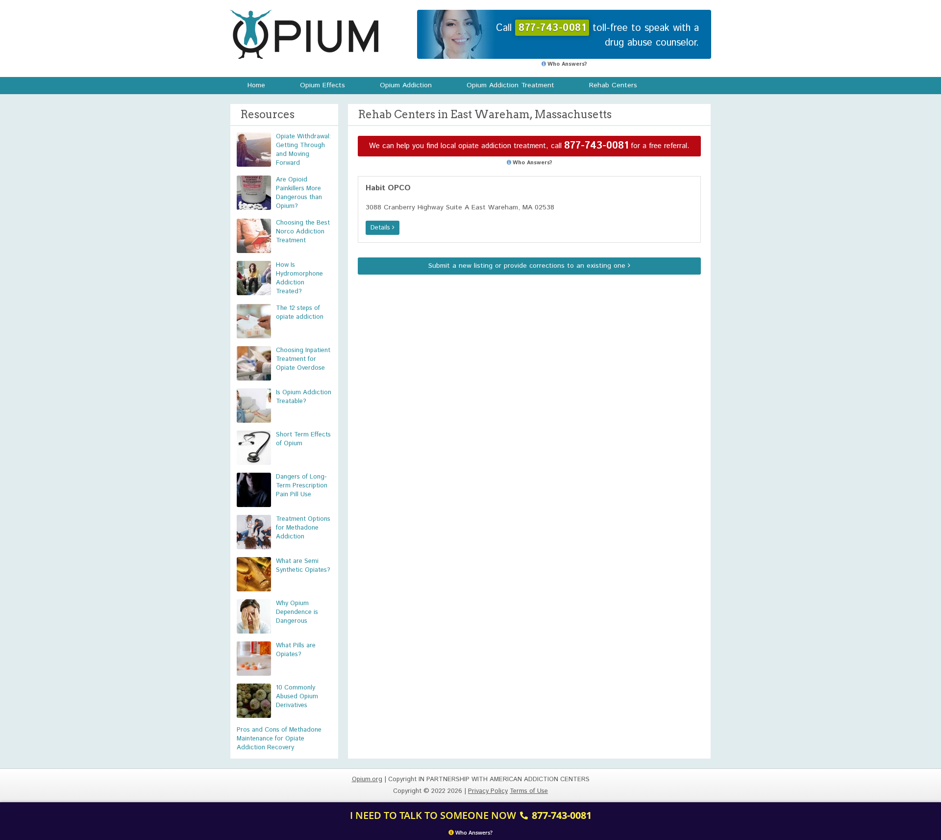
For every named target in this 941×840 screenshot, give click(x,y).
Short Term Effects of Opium (303, 439)
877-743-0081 (596, 146)
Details (381, 227)
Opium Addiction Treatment (510, 85)
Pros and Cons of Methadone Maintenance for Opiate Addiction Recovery (279, 738)
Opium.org (304, 34)
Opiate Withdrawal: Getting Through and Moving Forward (303, 150)
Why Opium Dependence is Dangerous (297, 612)
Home (256, 85)
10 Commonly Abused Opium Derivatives (297, 696)
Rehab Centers (613, 85)
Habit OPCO (388, 188)
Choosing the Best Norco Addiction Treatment (303, 231)
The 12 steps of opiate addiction (299, 313)
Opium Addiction (406, 85)
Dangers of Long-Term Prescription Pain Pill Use (301, 485)
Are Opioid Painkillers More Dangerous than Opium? (299, 193)
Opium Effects (322, 85)
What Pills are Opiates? (296, 650)
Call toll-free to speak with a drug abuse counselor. (597, 35)
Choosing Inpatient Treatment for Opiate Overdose (303, 359)
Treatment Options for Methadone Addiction (303, 527)
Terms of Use (529, 791)
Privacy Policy (488, 791)
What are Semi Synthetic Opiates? (303, 566)
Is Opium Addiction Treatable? (303, 397)
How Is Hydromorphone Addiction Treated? (299, 278)
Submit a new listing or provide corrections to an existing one (528, 266)
